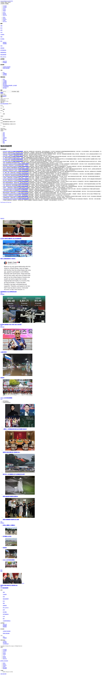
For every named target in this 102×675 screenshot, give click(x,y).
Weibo (4, 17)
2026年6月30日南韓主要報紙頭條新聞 (21, 198)
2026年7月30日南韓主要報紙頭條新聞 (15, 153)
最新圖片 (5, 42)
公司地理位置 (5, 86)
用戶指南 (5, 87)
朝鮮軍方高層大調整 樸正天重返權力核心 (9, 585)
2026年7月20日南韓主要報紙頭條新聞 (21, 173)
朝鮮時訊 (2, 218)
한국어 (4, 651)
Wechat (4, 18)
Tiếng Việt (5, 658)
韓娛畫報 (5, 43)
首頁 (4, 79)
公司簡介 (5, 80)
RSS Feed (5, 21)
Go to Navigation (9, 0)
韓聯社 (1, 92)
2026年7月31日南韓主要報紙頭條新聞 (15, 151)
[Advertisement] (7, 210)
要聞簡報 (5, 626)
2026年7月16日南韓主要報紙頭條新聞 (21, 176)
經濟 (1, 30)
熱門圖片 (2, 523)
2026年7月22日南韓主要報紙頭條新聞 (21, 168)
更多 (1, 521)
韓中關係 (2, 38)
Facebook (4, 19)
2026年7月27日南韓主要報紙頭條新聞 (15, 161)
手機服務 (5, 73)
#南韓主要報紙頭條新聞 (8, 163)
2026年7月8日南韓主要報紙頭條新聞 (20, 186)
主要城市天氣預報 (6, 66)
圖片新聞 (2, 327)
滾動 (1, 25)
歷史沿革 (5, 84)
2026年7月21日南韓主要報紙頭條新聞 (21, 171)
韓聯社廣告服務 (6, 68)
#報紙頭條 (5, 151)
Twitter (4, 20)
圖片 (1, 41)
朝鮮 (1, 36)
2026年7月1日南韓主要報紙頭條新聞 (20, 196)
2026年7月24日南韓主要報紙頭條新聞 (21, 163)
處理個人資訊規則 (4, 660)
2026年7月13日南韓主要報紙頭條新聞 (21, 183)
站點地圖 (5, 74)
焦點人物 (5, 61)
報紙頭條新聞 (3, 54)
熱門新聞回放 (3, 50)
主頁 (1, 587)
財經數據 (5, 62)
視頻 (1, 45)
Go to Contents (3, 0)
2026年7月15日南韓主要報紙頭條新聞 (21, 178)
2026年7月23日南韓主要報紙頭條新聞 (21, 166)
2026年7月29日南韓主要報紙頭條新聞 (15, 156)
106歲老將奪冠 (3, 352)
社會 (1, 32)
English (4, 653)
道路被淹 (2, 377)
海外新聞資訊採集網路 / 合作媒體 (10, 85)
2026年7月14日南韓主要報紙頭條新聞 (21, 181)
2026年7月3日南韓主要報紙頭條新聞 (20, 191)
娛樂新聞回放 (3, 52)
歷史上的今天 (3, 56)
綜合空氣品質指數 (4, 103)
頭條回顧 (2, 48)
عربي (4, 655)
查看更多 (4, 96)
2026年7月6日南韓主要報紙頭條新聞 (20, 188)
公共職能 (5, 81)
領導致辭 (5, 82)
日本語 (4, 654)
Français (4, 657)
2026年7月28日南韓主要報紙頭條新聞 (15, 158)
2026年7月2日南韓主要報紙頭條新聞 (20, 193)
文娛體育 (2, 34)
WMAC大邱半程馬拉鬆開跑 (6, 397)
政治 (1, 27)
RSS (4, 72)
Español (4, 656)
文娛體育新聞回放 (6, 620)
